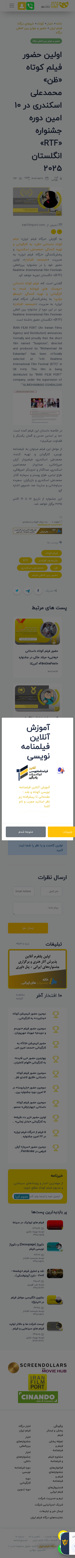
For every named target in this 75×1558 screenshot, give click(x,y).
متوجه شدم (26, 831)
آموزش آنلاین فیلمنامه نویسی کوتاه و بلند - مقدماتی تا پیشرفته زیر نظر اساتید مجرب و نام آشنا (34, 796)
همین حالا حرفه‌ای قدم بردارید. (34, 813)
